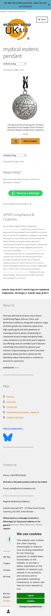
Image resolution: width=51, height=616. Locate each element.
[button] (25, 193)
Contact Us (12, 406)
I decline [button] (31, 601)
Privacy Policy (9, 600)
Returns (10, 396)
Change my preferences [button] (30, 606)
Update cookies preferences (13, 11)
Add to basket (30, 141)
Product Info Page (15, 417)
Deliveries (11, 401)
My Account (8, 611)
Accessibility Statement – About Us (23, 412)
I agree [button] (30, 595)
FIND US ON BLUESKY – (13, 428)
